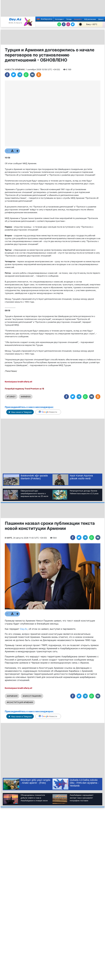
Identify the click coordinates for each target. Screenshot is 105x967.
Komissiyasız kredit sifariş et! (18, 381)
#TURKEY (11, 396)
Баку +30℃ (91, 24)
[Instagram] (68, 24)
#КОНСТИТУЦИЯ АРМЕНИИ (20, 702)
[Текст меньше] (7, 150)
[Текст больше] (17, 150)
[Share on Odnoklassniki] (38, 74)
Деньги (100, 19)
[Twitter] (73, 24)
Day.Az (23, 628)
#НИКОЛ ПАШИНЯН (32, 696)
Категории (59, 19)
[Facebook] (64, 24)
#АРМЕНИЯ (12, 696)
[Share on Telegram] (19, 74)
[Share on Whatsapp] (26, 74)
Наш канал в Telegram (21, 412)
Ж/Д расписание (90, 19)
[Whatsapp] (59, 24)
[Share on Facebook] (7, 74)
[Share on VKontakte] (32, 74)
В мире (8, 538)
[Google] (48, 412)
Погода (69, 19)
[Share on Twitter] (13, 74)
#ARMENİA (25, 396)
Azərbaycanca (46, 19)
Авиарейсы (78, 19)
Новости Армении (15, 69)
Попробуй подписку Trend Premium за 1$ (24, 388)
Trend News (10, 371)
